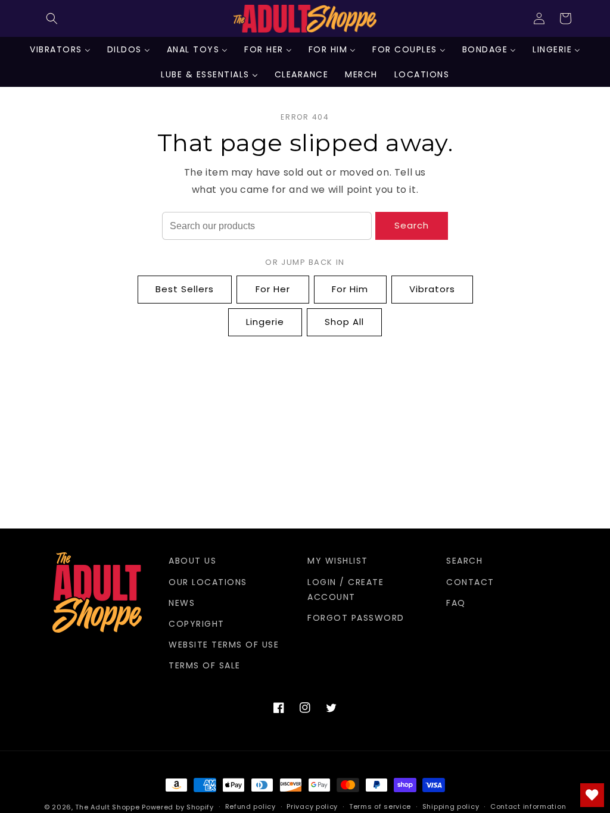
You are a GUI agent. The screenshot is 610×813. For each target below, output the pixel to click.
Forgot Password (355, 618)
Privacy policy (312, 806)
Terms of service (380, 806)
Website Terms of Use (224, 645)
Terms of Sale (205, 665)
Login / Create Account (345, 589)
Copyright (197, 624)
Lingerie (265, 321)
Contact (470, 582)
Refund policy (250, 806)
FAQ (456, 603)
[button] (52, 18)
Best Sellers (184, 289)
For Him (350, 289)
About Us (192, 561)
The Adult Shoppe (107, 807)
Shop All (344, 321)
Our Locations (208, 582)
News (182, 603)
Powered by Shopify (178, 807)
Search (411, 225)
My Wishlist (337, 561)
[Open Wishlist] (592, 795)
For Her (273, 289)
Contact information (528, 806)
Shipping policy (451, 806)
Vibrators (432, 289)
